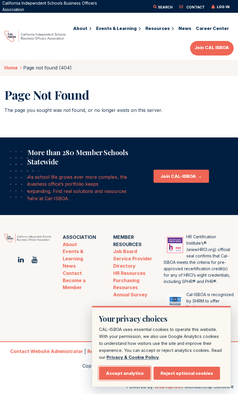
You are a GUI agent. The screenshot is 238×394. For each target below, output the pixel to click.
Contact (72, 273)
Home (11, 68)
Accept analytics (125, 373)
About (70, 244)
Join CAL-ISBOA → (181, 176)
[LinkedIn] (20, 259)
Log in (223, 7)
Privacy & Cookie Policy (133, 357)
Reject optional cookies (187, 373)
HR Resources (129, 273)
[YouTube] (34, 259)
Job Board (125, 251)
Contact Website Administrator (46, 351)
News (69, 266)
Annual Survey (130, 295)
